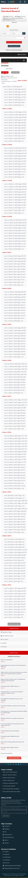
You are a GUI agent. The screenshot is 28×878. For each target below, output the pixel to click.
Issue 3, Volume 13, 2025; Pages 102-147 (15, 135)
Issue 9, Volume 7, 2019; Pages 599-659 (14, 335)
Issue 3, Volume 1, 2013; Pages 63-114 (14, 612)
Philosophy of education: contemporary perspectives (12, 718)
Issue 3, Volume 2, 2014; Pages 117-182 (14, 576)
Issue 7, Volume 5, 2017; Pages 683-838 (14, 413)
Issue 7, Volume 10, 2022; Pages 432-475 (15, 233)
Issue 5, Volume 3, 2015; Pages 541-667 (14, 521)
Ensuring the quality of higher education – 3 (10, 686)
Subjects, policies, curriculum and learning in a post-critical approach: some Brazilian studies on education (14, 673)
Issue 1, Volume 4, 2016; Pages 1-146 (14, 488)
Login (25, 2)
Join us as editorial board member (14, 50)
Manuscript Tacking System (10, 772)
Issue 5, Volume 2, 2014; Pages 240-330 (14, 571)
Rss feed (4, 646)
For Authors (6, 851)
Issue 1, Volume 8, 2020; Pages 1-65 (13, 321)
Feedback (6, 829)
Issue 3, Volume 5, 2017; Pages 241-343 (14, 423)
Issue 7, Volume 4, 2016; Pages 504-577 (14, 470)
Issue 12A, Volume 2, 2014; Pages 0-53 (14, 544)
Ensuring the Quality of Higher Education (10, 736)
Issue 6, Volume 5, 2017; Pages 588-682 (14, 415)
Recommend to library (7, 635)
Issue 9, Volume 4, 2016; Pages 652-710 (14, 464)
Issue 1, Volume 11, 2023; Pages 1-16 (14, 213)
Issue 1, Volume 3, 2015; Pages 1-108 (14, 532)
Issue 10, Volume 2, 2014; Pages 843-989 (15, 555)
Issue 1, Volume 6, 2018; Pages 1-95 (13, 393)
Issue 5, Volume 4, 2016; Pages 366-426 (14, 475)
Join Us (6, 840)
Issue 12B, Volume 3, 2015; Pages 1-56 (14, 495)
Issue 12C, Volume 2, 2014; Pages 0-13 (14, 539)
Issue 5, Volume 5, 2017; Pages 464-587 (14, 418)
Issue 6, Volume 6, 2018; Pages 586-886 (14, 379)
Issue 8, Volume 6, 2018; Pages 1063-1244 (15, 374)
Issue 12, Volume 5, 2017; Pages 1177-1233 (15, 400)
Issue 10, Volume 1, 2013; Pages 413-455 (15, 593)
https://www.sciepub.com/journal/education (15, 18)
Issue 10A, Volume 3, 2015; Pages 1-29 (14, 506)
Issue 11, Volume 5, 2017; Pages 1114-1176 (15, 402)
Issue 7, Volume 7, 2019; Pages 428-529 (14, 341)
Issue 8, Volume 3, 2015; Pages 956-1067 (15, 514)
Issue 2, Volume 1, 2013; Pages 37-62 (14, 614)
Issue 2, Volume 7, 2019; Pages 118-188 (14, 354)
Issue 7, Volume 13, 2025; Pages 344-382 (15, 125)
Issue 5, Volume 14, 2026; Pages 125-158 (15, 94)
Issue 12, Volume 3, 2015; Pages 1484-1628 (15, 500)
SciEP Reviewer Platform (9, 786)
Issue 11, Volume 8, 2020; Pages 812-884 (15, 294)
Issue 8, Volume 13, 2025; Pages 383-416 (15, 122)
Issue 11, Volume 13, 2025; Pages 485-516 (15, 114)
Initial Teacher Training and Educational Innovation (12, 741)
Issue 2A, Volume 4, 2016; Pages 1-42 (14, 483)
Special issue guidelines (6, 753)
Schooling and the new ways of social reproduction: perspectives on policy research (12, 692)
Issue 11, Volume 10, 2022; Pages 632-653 (15, 222)
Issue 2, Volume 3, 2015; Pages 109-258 (14, 529)
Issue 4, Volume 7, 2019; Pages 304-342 (14, 349)
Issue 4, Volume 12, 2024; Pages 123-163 (15, 169)
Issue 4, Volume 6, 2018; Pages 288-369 (14, 385)
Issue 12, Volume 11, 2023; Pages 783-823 (15, 184)
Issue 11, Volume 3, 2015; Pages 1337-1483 (15, 503)
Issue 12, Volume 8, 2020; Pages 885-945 (15, 292)
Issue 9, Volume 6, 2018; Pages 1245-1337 (15, 371)
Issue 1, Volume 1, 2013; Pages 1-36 (13, 617)
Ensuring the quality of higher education (9, 747)
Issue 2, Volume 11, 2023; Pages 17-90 (14, 210)
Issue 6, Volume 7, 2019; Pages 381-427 (14, 343)
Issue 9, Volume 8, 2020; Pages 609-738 (14, 300)
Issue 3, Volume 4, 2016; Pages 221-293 (14, 480)
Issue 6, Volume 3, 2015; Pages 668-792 (14, 519)
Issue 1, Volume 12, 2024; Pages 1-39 (14, 177)
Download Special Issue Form (12, 868)
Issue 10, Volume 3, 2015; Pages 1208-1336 (15, 508)
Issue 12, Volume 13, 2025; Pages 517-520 (15, 112)
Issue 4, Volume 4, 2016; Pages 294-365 (14, 478)
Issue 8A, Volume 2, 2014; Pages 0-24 (14, 560)
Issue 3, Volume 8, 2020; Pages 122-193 (14, 315)
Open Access (6, 862)
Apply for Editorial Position (10, 775)
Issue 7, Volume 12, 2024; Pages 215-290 (15, 161)
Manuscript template (14, 624)
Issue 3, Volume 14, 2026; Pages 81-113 (14, 100)
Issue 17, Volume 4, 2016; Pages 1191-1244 (15, 443)
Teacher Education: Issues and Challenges (10, 730)
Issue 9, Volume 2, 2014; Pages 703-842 (14, 557)
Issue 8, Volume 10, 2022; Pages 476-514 (15, 230)
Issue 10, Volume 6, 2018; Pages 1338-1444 (15, 369)
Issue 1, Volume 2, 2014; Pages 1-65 (13, 581)
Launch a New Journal (8, 780)
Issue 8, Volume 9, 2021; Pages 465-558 (14, 266)
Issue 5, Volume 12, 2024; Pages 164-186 (15, 166)
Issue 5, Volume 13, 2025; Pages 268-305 (15, 130)
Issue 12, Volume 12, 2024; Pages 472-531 (15, 148)
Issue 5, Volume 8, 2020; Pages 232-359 (14, 310)
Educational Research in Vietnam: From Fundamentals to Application (13, 666)
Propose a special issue (14, 46)
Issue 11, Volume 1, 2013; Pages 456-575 (15, 591)
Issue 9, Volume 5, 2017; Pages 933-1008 (15, 407)
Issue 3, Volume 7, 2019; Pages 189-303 (14, 351)
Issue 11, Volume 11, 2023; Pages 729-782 (15, 186)
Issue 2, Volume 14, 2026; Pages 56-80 (14, 102)
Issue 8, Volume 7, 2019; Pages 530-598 (14, 338)
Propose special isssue (14, 758)
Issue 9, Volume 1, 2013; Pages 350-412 (14, 596)
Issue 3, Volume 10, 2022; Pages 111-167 (15, 243)
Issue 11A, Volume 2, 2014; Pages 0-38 (14, 547)
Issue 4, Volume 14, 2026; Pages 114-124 (15, 97)
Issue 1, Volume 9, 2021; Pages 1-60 (13, 285)
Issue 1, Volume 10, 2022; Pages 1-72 (14, 249)
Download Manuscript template (12, 865)
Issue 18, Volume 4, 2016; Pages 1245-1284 (15, 441)
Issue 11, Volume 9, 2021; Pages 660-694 (15, 258)
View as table (15, 72)
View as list (5, 72)
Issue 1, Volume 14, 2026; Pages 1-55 (14, 105)
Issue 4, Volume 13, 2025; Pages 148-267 (15, 133)
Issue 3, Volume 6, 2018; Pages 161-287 (14, 387)
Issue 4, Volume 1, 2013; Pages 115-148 (14, 609)
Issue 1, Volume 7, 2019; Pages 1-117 (14, 357)
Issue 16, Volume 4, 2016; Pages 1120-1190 (15, 446)
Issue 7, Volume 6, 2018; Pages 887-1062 (15, 377)
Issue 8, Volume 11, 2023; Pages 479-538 (15, 194)
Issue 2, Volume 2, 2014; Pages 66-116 (14, 578)
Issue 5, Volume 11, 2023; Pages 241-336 (15, 202)
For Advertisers (7, 857)
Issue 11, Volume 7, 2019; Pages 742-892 (15, 330)
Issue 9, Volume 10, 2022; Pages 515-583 (15, 228)
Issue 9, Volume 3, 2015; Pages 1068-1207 (15, 511)
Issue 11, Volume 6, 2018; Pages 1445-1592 (15, 366)
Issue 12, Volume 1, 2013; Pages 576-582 (15, 588)
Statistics (4, 643)
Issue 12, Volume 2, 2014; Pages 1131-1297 (15, 549)
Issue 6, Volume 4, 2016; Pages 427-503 (14, 472)
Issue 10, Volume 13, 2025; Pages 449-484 (15, 117)
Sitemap (6, 843)
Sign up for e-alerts (7, 632)
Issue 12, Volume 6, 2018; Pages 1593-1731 (15, 364)
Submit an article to (14, 42)
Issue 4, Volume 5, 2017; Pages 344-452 (14, 421)
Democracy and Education (6, 659)
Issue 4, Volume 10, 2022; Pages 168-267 (15, 241)
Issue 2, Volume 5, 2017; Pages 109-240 (14, 426)
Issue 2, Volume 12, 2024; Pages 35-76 (14, 174)
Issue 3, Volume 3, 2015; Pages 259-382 (14, 527)
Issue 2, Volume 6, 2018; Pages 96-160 (14, 390)
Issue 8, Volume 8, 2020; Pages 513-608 (14, 302)
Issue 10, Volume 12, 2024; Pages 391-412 (15, 153)
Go (24, 33)
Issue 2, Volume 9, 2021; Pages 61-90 (14, 282)
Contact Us (7, 826)
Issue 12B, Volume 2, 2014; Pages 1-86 (14, 542)
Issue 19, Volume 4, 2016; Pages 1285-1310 (15, 438)
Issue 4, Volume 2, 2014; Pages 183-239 (14, 573)
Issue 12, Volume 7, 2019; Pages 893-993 (15, 328)
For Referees (6, 854)
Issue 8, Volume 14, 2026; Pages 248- (12, 86)
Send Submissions (9, 837)
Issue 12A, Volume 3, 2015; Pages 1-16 (14, 498)
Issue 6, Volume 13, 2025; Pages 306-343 (15, 128)
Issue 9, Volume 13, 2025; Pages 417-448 (15, 120)
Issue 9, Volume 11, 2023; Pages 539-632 (15, 192)
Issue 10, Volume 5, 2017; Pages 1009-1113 (15, 405)
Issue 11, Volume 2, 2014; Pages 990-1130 (15, 552)
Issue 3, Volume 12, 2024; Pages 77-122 (14, 171)
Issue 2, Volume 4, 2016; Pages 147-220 (14, 486)
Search (20, 2)
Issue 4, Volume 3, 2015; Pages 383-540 (14, 524)
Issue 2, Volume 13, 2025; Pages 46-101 (14, 138)
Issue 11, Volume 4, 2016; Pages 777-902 (15, 459)
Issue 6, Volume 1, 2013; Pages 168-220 (14, 604)
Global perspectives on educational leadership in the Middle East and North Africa (14, 712)
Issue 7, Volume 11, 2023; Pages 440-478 (15, 197)
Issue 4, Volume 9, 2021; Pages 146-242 (14, 277)
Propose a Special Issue (9, 777)
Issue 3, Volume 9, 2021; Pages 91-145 (14, 279)
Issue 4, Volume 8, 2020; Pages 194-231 (14, 313)
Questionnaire (8, 834)
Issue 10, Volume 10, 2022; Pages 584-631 (15, 225)
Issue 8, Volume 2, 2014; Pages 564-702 (14, 563)
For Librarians (6, 860)
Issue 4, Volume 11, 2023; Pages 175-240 (15, 205)
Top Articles (5, 639)
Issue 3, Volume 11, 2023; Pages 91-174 (14, 207)
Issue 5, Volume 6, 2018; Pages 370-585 (14, 382)
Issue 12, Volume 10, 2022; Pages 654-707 (15, 220)
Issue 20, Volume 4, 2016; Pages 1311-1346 (15, 436)
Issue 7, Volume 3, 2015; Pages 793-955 (14, 516)
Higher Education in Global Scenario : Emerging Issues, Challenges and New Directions (13, 680)
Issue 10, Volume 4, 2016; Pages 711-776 (15, 462)
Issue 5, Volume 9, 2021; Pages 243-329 (14, 274)
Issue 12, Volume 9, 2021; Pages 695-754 (15, 256)
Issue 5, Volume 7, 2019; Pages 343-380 (14, 346)
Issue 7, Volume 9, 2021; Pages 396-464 (14, 269)
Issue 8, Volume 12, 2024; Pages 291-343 (15, 158)
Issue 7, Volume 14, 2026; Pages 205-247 (15, 89)
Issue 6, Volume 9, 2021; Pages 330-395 (14, 271)
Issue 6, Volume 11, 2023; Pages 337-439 (15, 200)
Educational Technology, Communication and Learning (13, 705)
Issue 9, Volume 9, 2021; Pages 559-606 (14, 264)
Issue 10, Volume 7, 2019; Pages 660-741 (15, 333)
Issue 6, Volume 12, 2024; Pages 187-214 (15, 164)
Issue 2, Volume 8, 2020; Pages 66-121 (14, 318)
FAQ (5, 832)
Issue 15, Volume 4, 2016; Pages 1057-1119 (15, 449)
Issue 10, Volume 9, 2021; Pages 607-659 (15, 261)
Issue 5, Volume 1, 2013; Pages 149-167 (14, 607)
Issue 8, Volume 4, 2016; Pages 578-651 (14, 467)
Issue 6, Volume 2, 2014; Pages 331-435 (14, 568)
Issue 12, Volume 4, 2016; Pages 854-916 (15, 457)
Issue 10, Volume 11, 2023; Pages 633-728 (15, 189)
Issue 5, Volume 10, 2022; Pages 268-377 (15, 238)
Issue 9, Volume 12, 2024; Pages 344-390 (15, 156)
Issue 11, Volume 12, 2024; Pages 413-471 (15, 150)
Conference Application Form (10, 783)
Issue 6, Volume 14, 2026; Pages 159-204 (15, 92)
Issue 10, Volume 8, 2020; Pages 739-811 (15, 297)
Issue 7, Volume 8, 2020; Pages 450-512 (14, 305)
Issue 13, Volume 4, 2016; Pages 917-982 (15, 454)
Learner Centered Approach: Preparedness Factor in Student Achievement (12, 724)
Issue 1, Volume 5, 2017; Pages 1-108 (14, 428)
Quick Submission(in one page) (11, 788)
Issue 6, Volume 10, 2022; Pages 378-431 (15, 236)
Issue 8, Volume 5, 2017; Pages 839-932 (14, 410)
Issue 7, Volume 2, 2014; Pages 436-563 (14, 565)
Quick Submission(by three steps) (11, 791)
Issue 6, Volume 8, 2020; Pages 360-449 (14, 307)
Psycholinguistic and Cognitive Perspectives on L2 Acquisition (12, 699)
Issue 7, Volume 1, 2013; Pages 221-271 (14, 601)
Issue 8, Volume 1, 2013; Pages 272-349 (14, 599)
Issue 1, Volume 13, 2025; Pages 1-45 (14, 141)
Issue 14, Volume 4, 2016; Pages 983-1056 (15, 451)
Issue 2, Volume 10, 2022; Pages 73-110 (14, 246)
